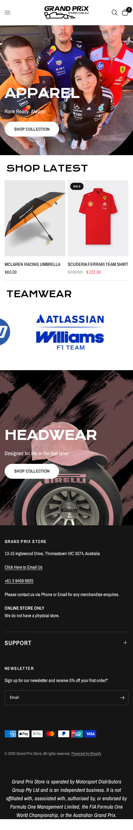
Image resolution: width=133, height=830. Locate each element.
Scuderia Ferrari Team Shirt (98, 264)
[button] (32, 129)
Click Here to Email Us (23, 567)
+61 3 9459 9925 (19, 580)
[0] (124, 12)
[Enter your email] (122, 697)
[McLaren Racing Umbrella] (35, 218)
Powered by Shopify (86, 753)
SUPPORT (18, 643)
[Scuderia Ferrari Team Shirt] (98, 218)
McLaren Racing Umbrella (32, 264)
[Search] (114, 12)
